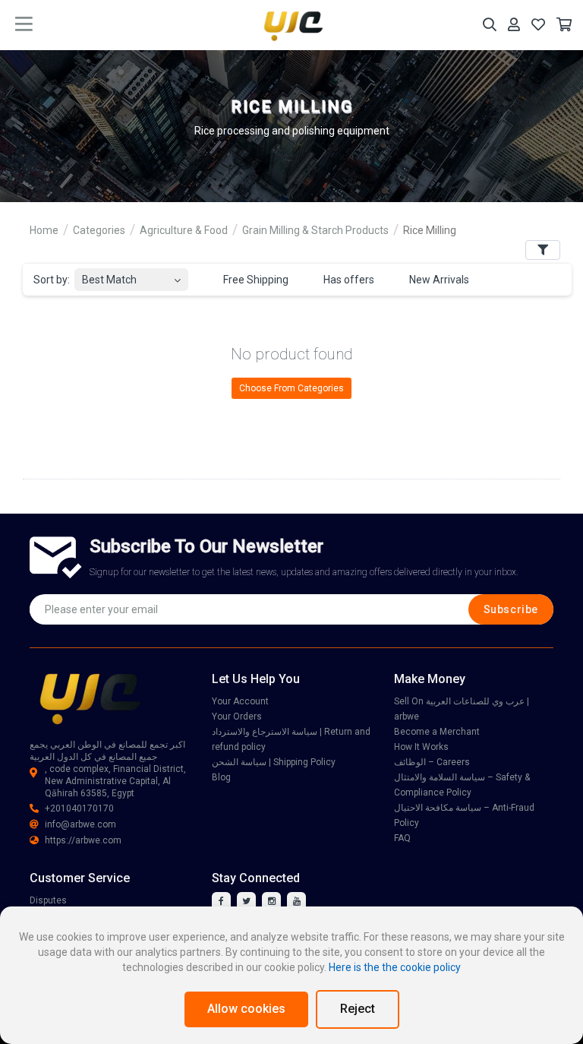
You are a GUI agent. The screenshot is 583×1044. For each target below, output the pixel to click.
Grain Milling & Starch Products (315, 230)
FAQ (402, 838)
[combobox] (131, 275)
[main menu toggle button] (24, 24)
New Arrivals (438, 280)
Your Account (240, 701)
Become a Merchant (437, 731)
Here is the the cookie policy (395, 967)
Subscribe (511, 609)
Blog (221, 777)
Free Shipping (254, 280)
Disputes (48, 900)
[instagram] (271, 901)
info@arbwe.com (80, 824)
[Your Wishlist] (538, 25)
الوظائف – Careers (432, 762)
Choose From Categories (291, 388)
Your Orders (237, 716)
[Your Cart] (564, 25)
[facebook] (221, 901)
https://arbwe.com (83, 840)
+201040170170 (79, 808)
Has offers (347, 280)
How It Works (421, 747)
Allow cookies (246, 1008)
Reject (357, 1008)
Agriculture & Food (184, 230)
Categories (99, 230)
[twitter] (246, 901)
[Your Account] (514, 25)
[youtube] (296, 901)
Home (44, 230)
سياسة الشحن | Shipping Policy (274, 762)
